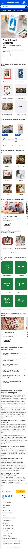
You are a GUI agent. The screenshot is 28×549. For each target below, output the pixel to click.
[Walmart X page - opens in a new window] (6, 496)
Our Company (6, 510)
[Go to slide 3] (16, 59)
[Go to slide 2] (13, 59)
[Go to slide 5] (12, 146)
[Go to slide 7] (17, 146)
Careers (4, 507)
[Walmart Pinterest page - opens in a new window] (9, 496)
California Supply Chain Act (9, 538)
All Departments (6, 502)
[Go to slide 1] (10, 59)
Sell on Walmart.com (7, 513)
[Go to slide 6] (15, 146)
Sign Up (21, 491)
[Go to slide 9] (22, 146)
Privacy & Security (7, 533)
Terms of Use (5, 531)
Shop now (6, 55)
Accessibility (5, 523)
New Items (3, 10)
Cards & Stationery (21, 10)
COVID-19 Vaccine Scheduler (9, 518)
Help (3, 515)
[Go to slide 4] (19, 59)
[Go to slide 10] (24, 146)
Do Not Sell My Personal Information (11, 541)
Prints (14, 10)
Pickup (9, 10)
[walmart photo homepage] (13, 2)
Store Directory (6, 505)
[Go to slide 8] (19, 146)
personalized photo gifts (19, 479)
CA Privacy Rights (7, 536)
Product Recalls (6, 520)
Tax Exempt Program (7, 525)
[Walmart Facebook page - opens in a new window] (3, 496)
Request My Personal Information (11, 543)
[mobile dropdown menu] (3, 2)
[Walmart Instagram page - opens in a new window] (3, 497)
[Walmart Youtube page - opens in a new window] (12, 496)
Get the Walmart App (7, 528)
